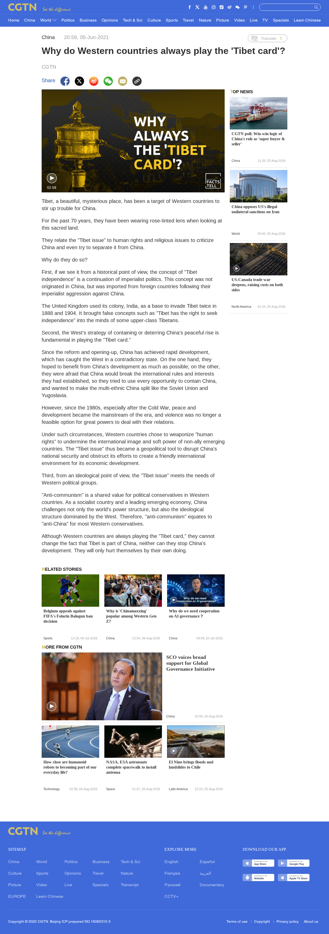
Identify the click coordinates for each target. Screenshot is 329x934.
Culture (154, 20)
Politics (68, 20)
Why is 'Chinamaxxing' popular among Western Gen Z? (131, 616)
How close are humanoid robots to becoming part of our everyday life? (70, 767)
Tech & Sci (132, 20)
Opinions (110, 20)
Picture (222, 20)
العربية (205, 873)
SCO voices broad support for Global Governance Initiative (190, 663)
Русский (172, 885)
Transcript (130, 885)
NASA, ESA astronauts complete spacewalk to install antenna (131, 767)
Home (13, 20)
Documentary (212, 885)
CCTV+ (171, 897)
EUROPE (17, 897)
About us (311, 921)
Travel (188, 20)
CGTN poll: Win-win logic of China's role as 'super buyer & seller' (258, 139)
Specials (281, 20)
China (29, 20)
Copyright (262, 921)
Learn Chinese (307, 20)
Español (207, 862)
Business (88, 20)
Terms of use (237, 921)
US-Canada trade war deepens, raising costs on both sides (257, 284)
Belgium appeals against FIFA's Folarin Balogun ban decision (68, 616)
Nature (205, 20)
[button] (52, 178)
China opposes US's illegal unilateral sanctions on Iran (255, 209)
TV (265, 20)
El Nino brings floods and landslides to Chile (191, 764)
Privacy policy (288, 921)
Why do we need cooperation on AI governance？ (194, 613)
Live (254, 20)
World (46, 20)
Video (239, 20)
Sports (172, 20)
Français (172, 873)
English (171, 862)
